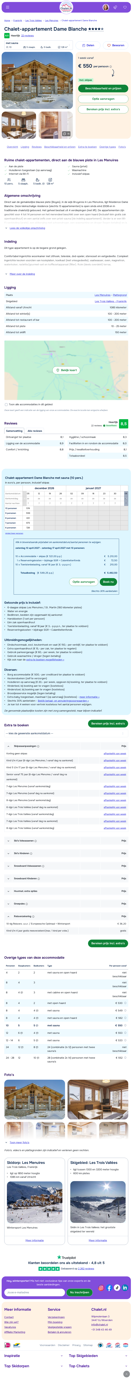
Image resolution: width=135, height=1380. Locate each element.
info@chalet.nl (99, 1324)
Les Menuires (51, 20)
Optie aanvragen (84, 582)
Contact (9, 1317)
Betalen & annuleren (59, 1332)
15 (68, 133)
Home (7, 20)
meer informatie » (89, 697)
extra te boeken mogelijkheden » (45, 659)
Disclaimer (64, 1345)
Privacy (76, 1345)
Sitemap (88, 1345)
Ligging (25, 147)
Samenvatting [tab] (14, 431)
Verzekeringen (56, 1317)
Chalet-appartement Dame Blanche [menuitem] (79, 20)
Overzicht (12, 147)
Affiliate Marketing (14, 1332)
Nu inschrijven (79, 1292)
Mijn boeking (55, 1322)
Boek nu (108, 582)
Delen (90, 45)
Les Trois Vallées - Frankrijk (111, 301)
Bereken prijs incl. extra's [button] (103, 109)
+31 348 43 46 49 (101, 1329)
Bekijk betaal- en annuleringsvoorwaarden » (63, 700)
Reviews (37, 147)
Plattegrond (120, 295)
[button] (66, 370)
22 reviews (27, 35)
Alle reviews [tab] (35, 431)
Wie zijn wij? (11, 1322)
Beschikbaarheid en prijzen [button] (103, 88)
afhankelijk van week (115, 753)
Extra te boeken (87, 147)
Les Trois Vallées (33, 20)
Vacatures (10, 1327)
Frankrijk (17, 20)
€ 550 (85, 65)
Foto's (122, 147)
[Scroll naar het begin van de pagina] (126, 1374)
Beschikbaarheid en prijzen (60, 147)
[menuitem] (8, 20)
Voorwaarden (47, 1345)
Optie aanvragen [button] (103, 99)
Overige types (107, 147)
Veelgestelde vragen (60, 1327)
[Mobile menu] (7, 7)
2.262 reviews (86, 1268)
